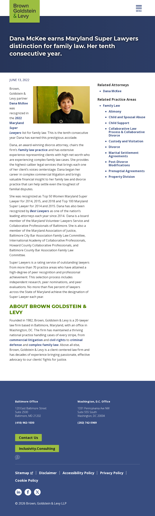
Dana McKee (18, 103)
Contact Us (28, 437)
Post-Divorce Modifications (119, 163)
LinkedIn (18, 492)
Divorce (114, 147)
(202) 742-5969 (87, 422)
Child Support (119, 123)
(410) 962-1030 (24, 422)
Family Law (111, 106)
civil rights (58, 340)
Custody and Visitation (126, 141)
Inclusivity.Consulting (37, 448)
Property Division (122, 177)
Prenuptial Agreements (127, 171)
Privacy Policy (111, 473)
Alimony (115, 111)
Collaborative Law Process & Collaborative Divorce (127, 132)
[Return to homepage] (24, 11)
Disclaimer (48, 473)
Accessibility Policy (78, 473)
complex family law (44, 345)
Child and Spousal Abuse (127, 117)
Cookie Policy (26, 480)
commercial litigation (26, 340)
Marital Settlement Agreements (124, 154)
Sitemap (22, 473)
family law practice (33, 150)
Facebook (28, 492)
